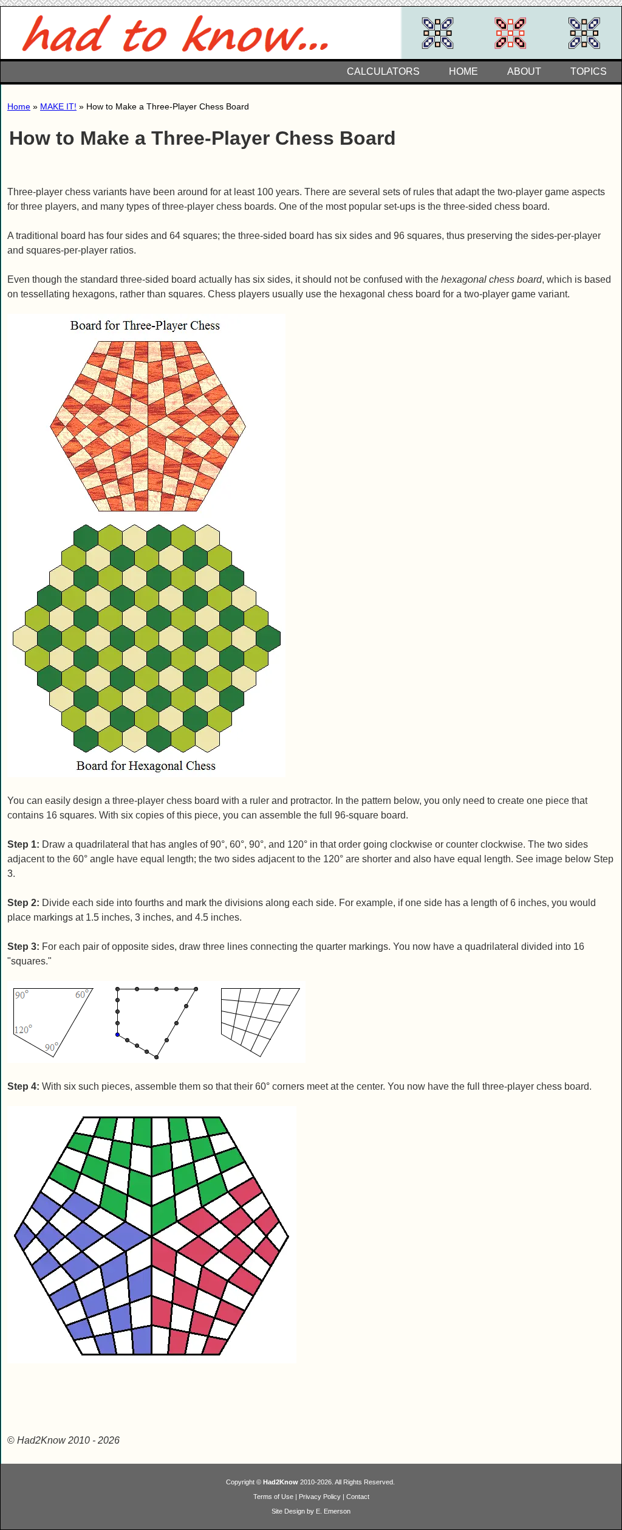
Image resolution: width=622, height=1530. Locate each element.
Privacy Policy (320, 1496)
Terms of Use (273, 1496)
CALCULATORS (383, 71)
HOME (463, 71)
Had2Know (280, 1482)
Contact (357, 1496)
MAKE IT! (58, 106)
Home (18, 106)
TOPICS (588, 71)
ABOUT (524, 71)
